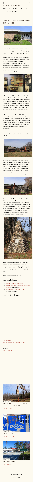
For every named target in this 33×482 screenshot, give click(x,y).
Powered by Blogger (18, 474)
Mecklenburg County (11, 342)
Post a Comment (7, 350)
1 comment (9, 464)
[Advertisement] (16, 366)
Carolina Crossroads (11, 6)
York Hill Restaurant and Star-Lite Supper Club (15, 405)
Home (4, 11)
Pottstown (8, 434)
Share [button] (4, 340)
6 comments (9, 408)
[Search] (29, 2)
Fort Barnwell (9, 461)
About (9, 11)
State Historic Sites (20, 342)
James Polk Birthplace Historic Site (15, 289)
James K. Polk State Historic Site (14, 283)
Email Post (8, 340)
